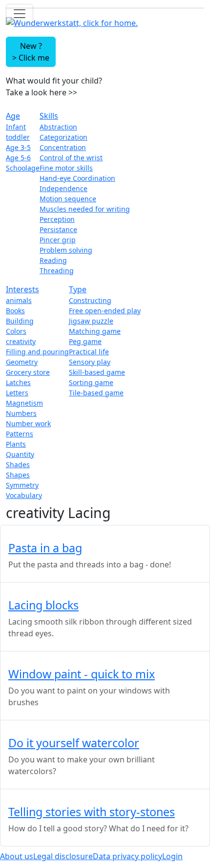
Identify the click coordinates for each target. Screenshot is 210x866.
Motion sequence (68, 198)
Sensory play (89, 362)
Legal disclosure (63, 856)
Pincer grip (58, 239)
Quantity (20, 454)
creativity (21, 341)
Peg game (85, 341)
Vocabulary (24, 495)
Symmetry (22, 485)
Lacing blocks (43, 605)
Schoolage (23, 168)
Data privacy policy (127, 856)
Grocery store (28, 372)
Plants (16, 444)
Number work (28, 423)
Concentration (63, 147)
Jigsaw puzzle (91, 320)
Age (13, 115)
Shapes (18, 474)
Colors (16, 331)
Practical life (89, 351)
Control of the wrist (71, 157)
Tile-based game (96, 392)
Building (20, 320)
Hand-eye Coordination (77, 178)
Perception (57, 219)
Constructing (90, 300)
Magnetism (24, 403)
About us (16, 856)
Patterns (19, 433)
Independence (63, 188)
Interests (22, 289)
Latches (18, 382)
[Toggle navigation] (19, 13)
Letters (17, 392)
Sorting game (91, 382)
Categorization (63, 137)
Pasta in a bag (45, 548)
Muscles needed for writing (85, 209)
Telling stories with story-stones (91, 812)
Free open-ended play (105, 310)
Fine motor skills (66, 168)
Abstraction (58, 126)
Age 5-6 (18, 157)
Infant (16, 126)
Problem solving (66, 250)
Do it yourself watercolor (73, 743)
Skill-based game (97, 372)
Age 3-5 (18, 147)
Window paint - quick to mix (81, 674)
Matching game (95, 331)
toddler (18, 137)
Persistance (58, 229)
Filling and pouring (37, 351)
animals (19, 300)
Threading (57, 270)
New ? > (30, 52)
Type (77, 289)
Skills (49, 115)
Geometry (22, 362)
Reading (53, 260)
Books (15, 310)
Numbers (21, 413)
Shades (18, 464)
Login (172, 856)
